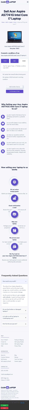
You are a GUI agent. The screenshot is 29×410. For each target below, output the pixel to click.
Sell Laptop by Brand (6, 361)
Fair (14, 61)
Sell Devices (4, 359)
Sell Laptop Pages (19, 344)
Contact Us (3, 342)
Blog (16, 355)
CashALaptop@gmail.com (7, 374)
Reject (4, 408)
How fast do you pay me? (10, 324)
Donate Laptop (18, 361)
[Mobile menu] (28, 2)
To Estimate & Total (14, 91)
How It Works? (4, 340)
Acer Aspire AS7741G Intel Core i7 (11, 55)
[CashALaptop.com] (8, 2)
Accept (4, 405)
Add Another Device (14, 87)
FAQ (2, 346)
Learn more (22, 402)
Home (3, 22)
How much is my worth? (9, 281)
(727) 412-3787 (4, 370)
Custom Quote (4, 344)
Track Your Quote (19, 359)
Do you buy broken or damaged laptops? (12, 310)
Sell (7, 22)
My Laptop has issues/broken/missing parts (14, 74)
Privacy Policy (18, 346)
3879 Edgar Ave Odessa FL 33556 (5, 379)
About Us (3, 355)
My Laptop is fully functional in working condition (13, 78)
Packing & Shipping (19, 340)
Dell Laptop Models (19, 342)
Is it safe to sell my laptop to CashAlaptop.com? (11, 317)
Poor (5, 61)
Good (23, 61)
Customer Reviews (5, 357)
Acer (15, 22)
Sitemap (16, 357)
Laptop (10, 22)
